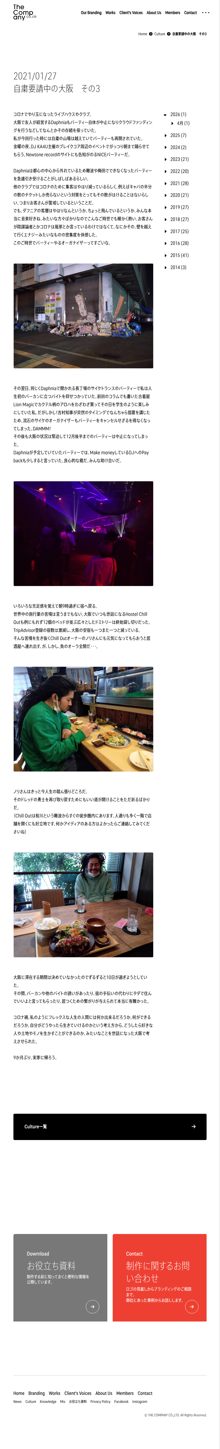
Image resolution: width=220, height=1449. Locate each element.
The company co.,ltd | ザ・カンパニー (24, 12)
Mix (62, 1401)
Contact (190, 12)
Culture (30, 1401)
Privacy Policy (100, 1401)
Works (110, 12)
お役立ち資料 (78, 1401)
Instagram (139, 1401)
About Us (154, 12)
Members (172, 12)
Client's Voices (130, 12)
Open (205, 12)
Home (18, 1393)
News (17, 1401)
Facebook (121, 1401)
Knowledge (48, 1401)
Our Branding (91, 12)
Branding (36, 1393)
